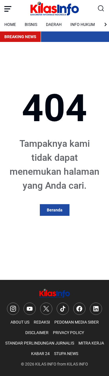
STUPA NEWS (66, 353)
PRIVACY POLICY (68, 332)
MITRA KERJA (91, 343)
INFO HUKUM (82, 24)
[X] (46, 309)
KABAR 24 (40, 353)
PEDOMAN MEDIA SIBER (76, 322)
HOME (10, 24)
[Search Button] (101, 9)
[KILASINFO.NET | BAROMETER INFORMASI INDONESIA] (54, 8)
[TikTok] (63, 309)
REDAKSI (42, 322)
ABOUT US (19, 322)
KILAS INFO (45, 364)
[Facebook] (79, 309)
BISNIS (31, 24)
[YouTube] (30, 309)
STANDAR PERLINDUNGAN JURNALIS (39, 343)
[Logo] (55, 293)
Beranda (54, 210)
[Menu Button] (8, 9)
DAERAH (54, 24)
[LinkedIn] (96, 309)
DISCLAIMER (37, 332)
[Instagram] (13, 309)
